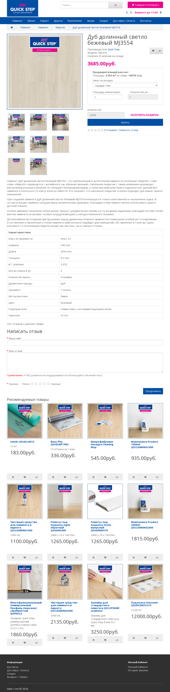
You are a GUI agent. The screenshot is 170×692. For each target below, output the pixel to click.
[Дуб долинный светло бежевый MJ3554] (45, 71)
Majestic (60, 27)
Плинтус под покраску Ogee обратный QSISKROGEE (60, 526)
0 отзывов (110, 130)
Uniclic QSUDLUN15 (22, 441)
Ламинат (17, 20)
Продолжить (153, 391)
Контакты (145, 20)
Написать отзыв (128, 130)
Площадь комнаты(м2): (107, 92)
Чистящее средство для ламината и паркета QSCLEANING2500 (64, 606)
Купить (125, 122)
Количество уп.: (136, 92)
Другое (58, 20)
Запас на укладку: (103, 80)
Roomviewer (75, 20)
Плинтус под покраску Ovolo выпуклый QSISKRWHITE (101, 526)
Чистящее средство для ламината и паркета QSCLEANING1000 (23, 526)
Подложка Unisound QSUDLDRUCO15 (144, 604)
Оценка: (14, 384)
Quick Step (114, 49)
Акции (90, 20)
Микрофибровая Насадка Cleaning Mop (102, 444)
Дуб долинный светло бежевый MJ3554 (96, 27)
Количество (94, 109)
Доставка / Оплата (124, 20)
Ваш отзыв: (16, 351)
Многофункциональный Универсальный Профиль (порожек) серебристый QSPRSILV (26, 608)
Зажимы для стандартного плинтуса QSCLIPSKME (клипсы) (105, 606)
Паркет (44, 20)
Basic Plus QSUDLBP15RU (60, 443)
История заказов (138, 670)
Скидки (103, 20)
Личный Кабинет (138, 667)
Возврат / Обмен (17, 677)
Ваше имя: (15, 338)
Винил (31, 20)
